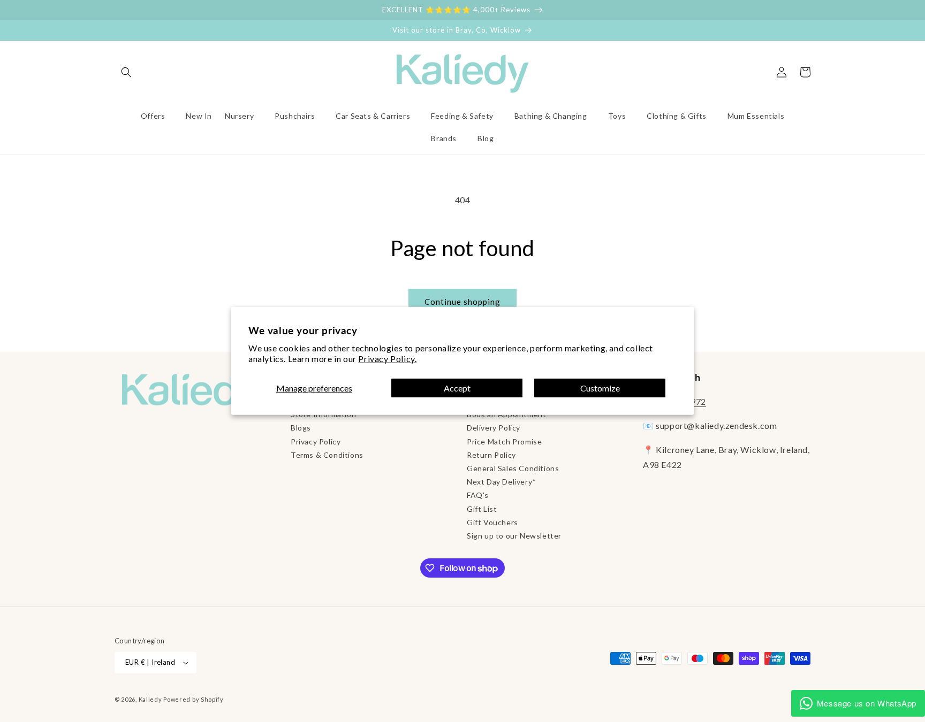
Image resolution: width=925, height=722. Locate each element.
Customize (600, 388)
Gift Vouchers (492, 522)
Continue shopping (462, 301)
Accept (457, 388)
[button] (126, 72)
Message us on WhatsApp (866, 703)
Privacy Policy (315, 441)
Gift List (482, 508)
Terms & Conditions (327, 454)
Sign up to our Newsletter (514, 535)
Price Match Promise (504, 441)
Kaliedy (150, 699)
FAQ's (478, 495)
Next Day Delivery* (501, 481)
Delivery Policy (493, 427)
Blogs (301, 427)
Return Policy (491, 454)
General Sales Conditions (513, 468)
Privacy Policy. (387, 359)
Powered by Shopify (193, 699)
